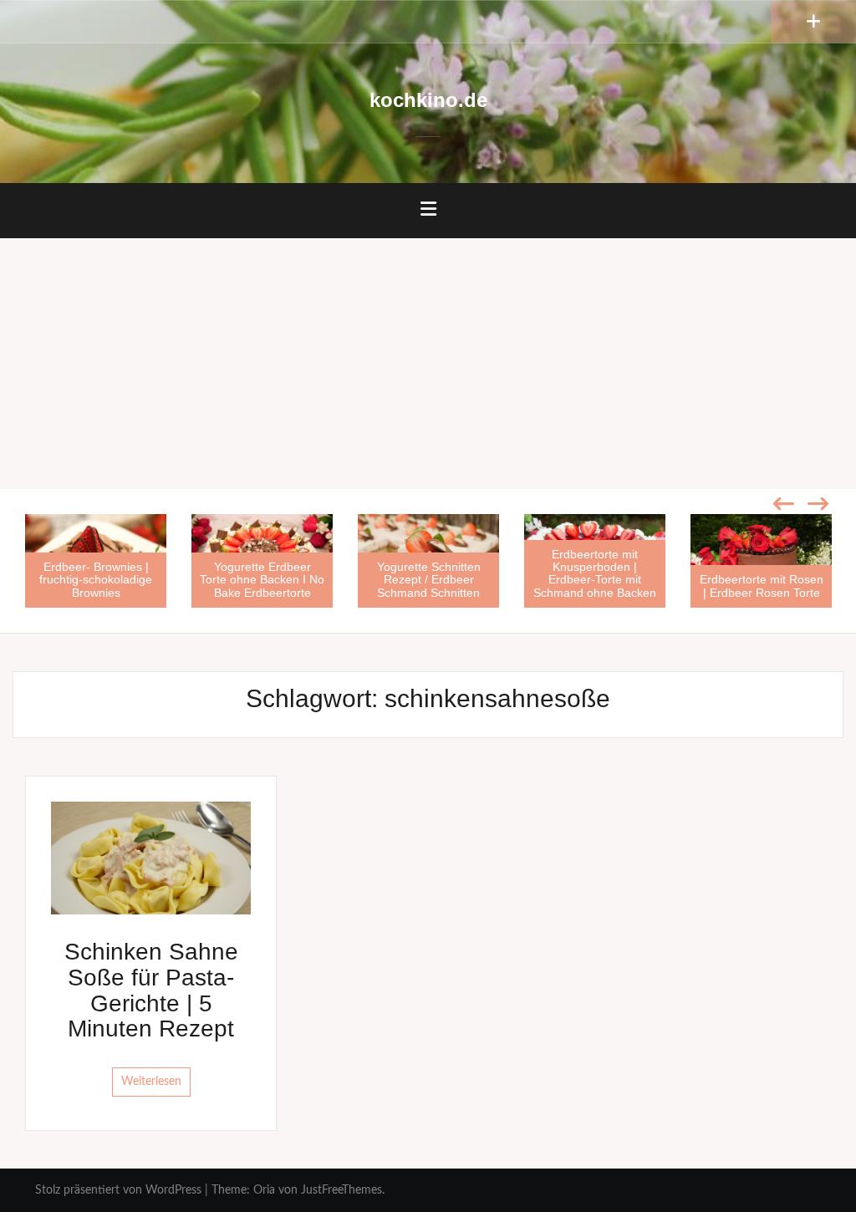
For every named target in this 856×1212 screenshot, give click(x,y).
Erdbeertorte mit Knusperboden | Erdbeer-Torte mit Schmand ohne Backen (594, 573)
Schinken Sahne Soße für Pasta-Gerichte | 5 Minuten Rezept (151, 990)
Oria (264, 1190)
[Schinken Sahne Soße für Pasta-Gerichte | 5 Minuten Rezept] (151, 857)
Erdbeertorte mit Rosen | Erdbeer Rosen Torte (761, 585)
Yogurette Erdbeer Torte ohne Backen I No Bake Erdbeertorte (262, 579)
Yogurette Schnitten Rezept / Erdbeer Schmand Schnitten (429, 579)
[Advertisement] (428, 364)
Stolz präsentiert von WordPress (118, 1190)
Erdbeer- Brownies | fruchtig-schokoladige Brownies (95, 579)
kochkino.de (428, 100)
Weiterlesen (151, 1081)
